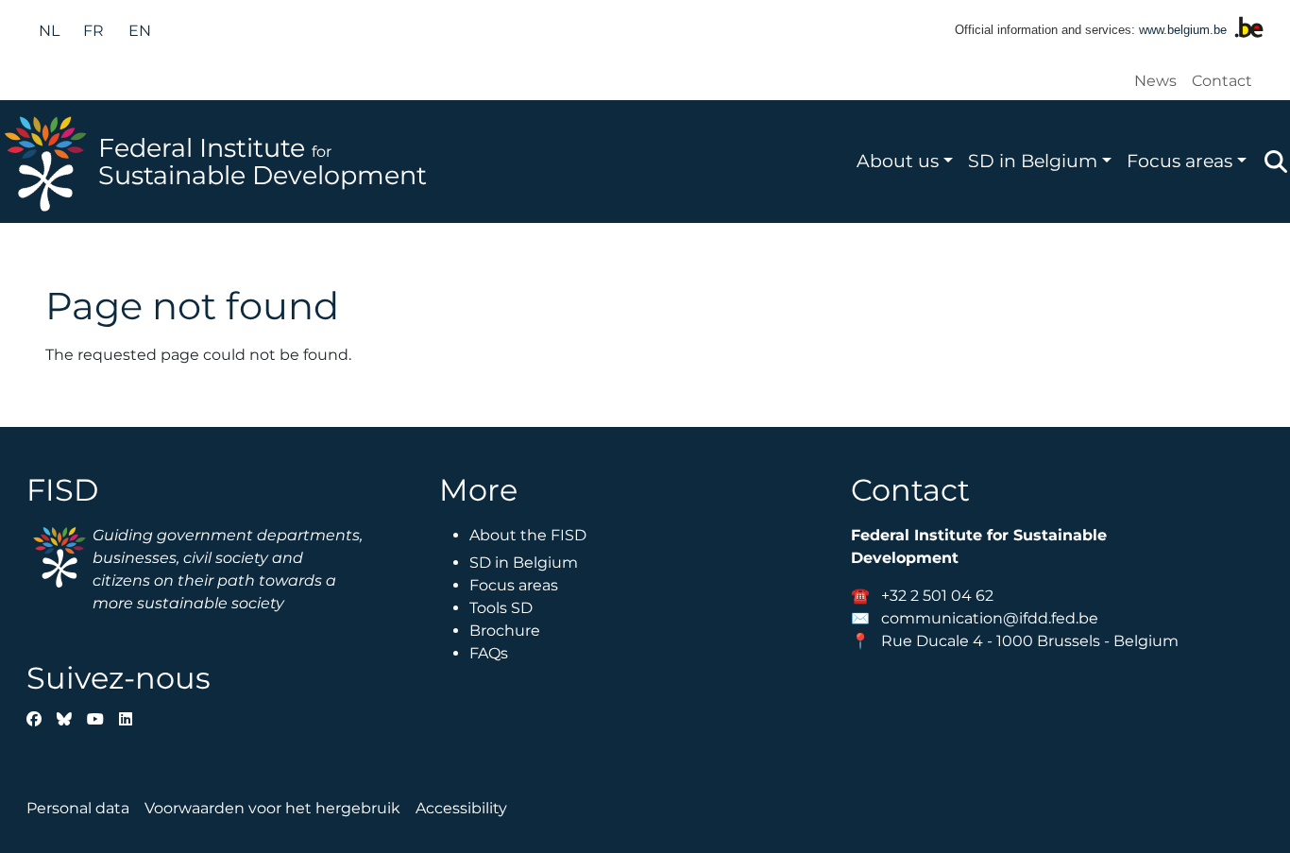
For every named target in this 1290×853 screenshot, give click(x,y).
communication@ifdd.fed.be (989, 618)
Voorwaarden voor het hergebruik (272, 808)
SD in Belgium (1032, 160)
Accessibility (461, 808)
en (139, 31)
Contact (1222, 81)
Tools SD (501, 608)
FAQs (488, 653)
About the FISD (527, 535)
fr (93, 31)
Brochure (504, 631)
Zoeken (1276, 161)
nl (49, 31)
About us (898, 160)
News (1155, 81)
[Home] (49, 161)
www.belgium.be (1183, 30)
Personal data (77, 808)
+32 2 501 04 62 (937, 596)
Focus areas (1179, 160)
